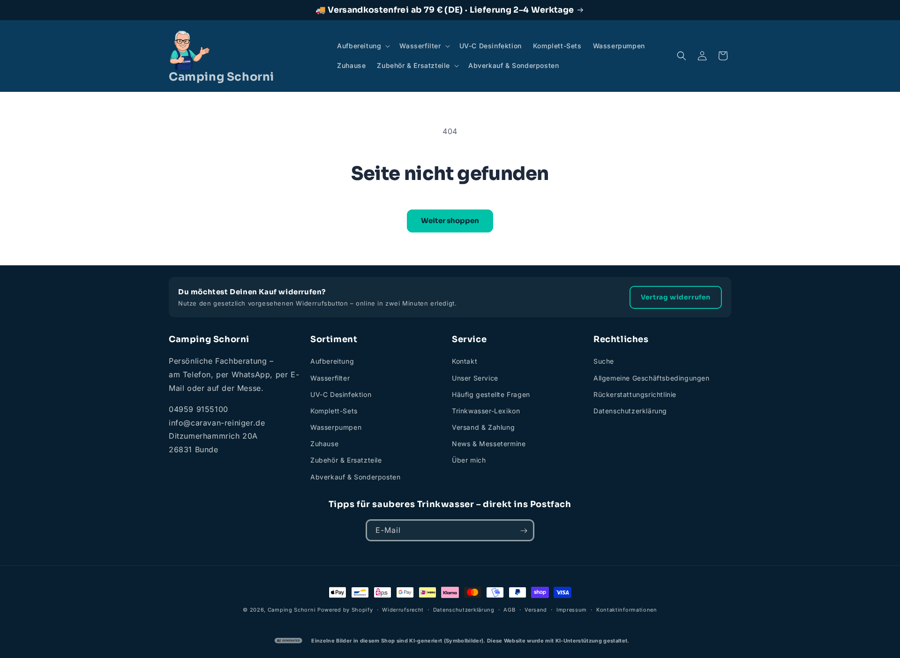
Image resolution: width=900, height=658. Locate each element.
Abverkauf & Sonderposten (355, 477)
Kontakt (464, 362)
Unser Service (475, 378)
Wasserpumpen (335, 427)
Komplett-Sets (334, 411)
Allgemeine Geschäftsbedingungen (651, 378)
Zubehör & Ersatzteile (346, 460)
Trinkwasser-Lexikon (486, 411)
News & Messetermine (488, 444)
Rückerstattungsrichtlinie (634, 394)
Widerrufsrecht (403, 609)
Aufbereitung (332, 362)
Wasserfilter (330, 378)
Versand (536, 609)
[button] (362, 46)
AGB (509, 609)
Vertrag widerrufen (676, 297)
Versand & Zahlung (483, 427)
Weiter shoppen (450, 220)
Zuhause (324, 444)
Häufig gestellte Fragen (491, 394)
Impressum (571, 609)
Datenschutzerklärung (630, 411)
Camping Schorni (292, 609)
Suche (603, 362)
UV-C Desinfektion (340, 394)
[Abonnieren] (523, 531)
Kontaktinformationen (626, 609)
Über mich (469, 460)
